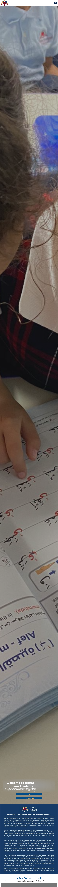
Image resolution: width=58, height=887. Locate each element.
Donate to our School (29, 798)
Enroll (29, 794)
